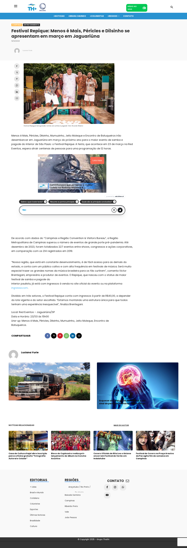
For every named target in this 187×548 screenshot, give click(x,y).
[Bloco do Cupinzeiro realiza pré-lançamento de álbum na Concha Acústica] (70, 440)
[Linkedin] (17, 92)
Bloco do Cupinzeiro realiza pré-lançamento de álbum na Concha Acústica (68, 456)
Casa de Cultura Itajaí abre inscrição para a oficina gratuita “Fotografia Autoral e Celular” (28, 456)
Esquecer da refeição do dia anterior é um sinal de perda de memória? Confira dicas (122, 402)
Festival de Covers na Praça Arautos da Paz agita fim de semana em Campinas (155, 456)
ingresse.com (19, 288)
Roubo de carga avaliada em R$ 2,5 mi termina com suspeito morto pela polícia (33, 393)
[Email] (17, 98)
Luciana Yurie (27, 50)
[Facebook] (17, 66)
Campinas (16, 25)
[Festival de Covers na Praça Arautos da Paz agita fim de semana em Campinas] (155, 440)
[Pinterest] (17, 79)
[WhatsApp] (17, 85)
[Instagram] (115, 487)
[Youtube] (107, 495)
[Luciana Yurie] (17, 51)
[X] (17, 72)
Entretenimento (31, 25)
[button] (172, 7)
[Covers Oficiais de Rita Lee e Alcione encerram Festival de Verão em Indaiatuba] (113, 440)
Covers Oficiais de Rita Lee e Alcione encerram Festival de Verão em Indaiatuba (112, 456)
